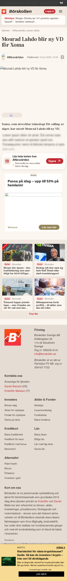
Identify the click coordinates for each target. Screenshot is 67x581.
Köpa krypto (10, 463)
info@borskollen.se (45, 354)
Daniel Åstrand (12, 386)
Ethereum (9, 473)
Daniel (57, 501)
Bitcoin (8, 468)
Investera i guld (12, 478)
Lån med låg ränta (43, 444)
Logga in (49, 11)
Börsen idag (10, 405)
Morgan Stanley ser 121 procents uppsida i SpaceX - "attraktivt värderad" (31, 19)
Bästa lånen (40, 434)
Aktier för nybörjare (14, 410)
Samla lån (39, 449)
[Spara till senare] (62, 57)
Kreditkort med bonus (15, 444)
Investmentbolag (42, 410)
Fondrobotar (40, 415)
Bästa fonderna (42, 419)
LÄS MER (41, 574)
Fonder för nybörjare (14, 415)
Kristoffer (43, 501)
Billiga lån (39, 439)
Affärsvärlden (15, 57)
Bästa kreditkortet (13, 434)
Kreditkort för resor (14, 439)
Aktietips (38, 405)
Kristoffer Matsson (14, 390)
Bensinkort (10, 449)
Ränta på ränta (12, 419)
